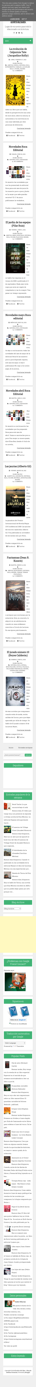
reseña (22, 69)
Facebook (11, 135)
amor (14, 235)
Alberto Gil (11, 476)
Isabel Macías (20, 1302)
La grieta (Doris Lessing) (21, 1227)
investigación (26, 478)
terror (19, 572)
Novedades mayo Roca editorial (18, 316)
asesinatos (19, 476)
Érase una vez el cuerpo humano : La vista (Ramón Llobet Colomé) (21, 1135)
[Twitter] (16, 32)
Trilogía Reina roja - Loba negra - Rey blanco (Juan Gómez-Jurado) (21, 1184)
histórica (17, 478)
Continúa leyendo (24, 128)
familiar (19, 67)
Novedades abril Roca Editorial (18, 392)
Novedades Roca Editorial (18, 148)
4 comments (18, 672)
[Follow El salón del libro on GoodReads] (18, 1024)
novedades (24, 159)
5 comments (18, 576)
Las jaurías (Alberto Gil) (18, 466)
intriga (23, 665)
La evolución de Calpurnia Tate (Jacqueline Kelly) (18, 52)
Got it (24, 19)
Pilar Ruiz (19, 237)
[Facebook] (14, 32)
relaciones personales (14, 668)
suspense (21, 670)
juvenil (17, 69)
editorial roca (24, 65)
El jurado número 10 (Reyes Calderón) (18, 653)
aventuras (20, 235)
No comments (18, 161)
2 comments (18, 70)
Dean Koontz (18, 570)
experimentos (10, 67)
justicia (19, 667)
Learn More (15, 19)
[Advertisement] (18, 934)
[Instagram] (19, 32)
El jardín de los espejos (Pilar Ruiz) (18, 224)
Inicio (11, 748)
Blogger (27, 1372)
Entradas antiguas (25, 748)
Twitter (21, 135)
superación (14, 670)
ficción (12, 237)
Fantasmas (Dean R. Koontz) (18, 559)
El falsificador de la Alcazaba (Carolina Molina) (19, 853)
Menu (7, 41)
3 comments (18, 239)
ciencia (16, 65)
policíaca (25, 667)
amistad (10, 65)
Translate (20, 1046)
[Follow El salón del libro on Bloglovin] (18, 1021)
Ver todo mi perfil (10, 1346)
